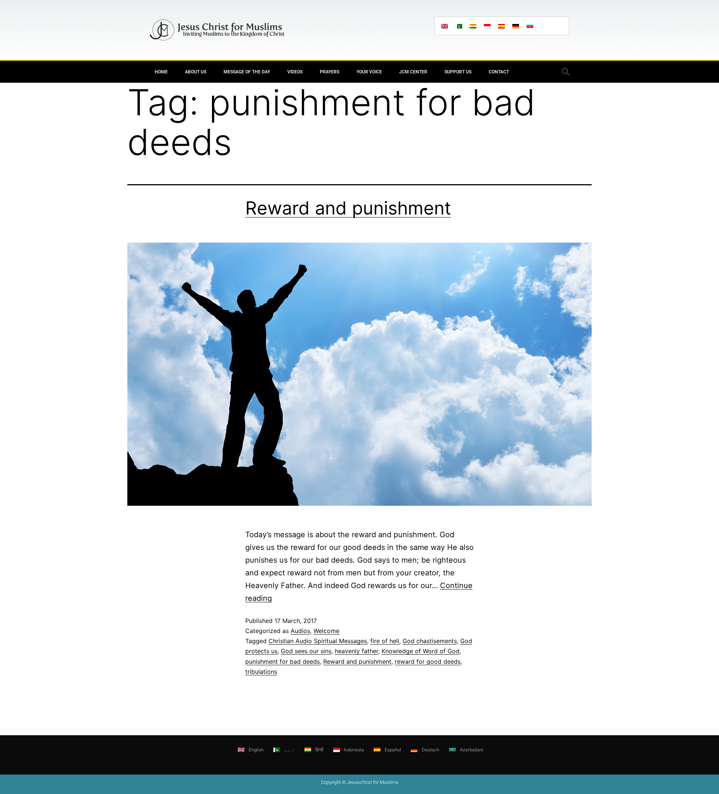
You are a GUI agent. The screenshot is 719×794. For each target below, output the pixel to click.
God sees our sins (306, 651)
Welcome (326, 631)
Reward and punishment (348, 208)
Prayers (329, 71)
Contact (499, 71)
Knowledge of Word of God (420, 651)
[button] (565, 72)
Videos (295, 71)
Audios (300, 631)
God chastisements (430, 641)
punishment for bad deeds (282, 661)
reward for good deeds (428, 661)
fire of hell (384, 641)
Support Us (458, 71)
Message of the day (247, 71)
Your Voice (369, 71)
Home (161, 71)
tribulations (261, 671)
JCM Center (413, 71)
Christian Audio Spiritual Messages (318, 641)
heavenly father (356, 651)
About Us (195, 71)
